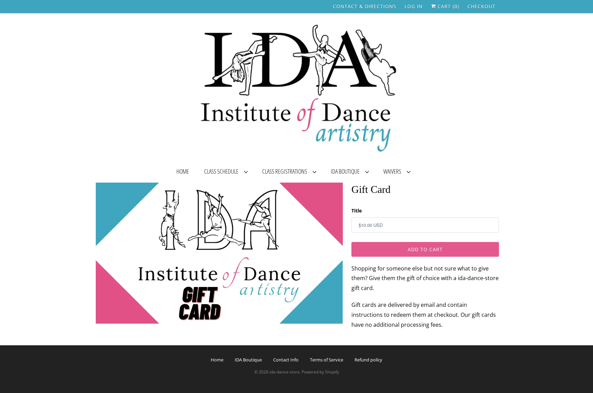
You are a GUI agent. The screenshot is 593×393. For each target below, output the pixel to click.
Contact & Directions (364, 6)
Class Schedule (222, 171)
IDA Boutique (346, 171)
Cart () (447, 6)
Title (356, 210)
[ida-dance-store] (296, 89)
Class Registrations (285, 171)
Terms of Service (326, 360)
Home (182, 171)
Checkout (481, 6)
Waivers (393, 171)
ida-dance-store (284, 372)
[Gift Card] (219, 253)
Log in (414, 6)
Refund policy (368, 360)
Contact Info (286, 360)
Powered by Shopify (320, 372)
